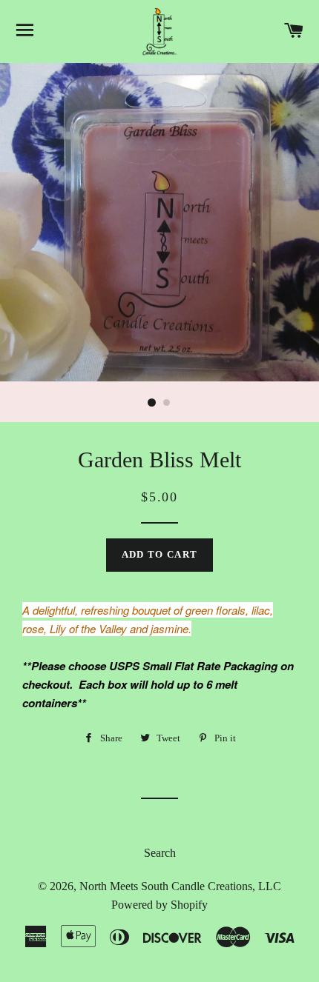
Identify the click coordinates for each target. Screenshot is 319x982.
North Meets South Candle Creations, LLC (180, 886)
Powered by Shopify (159, 904)
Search (160, 852)
